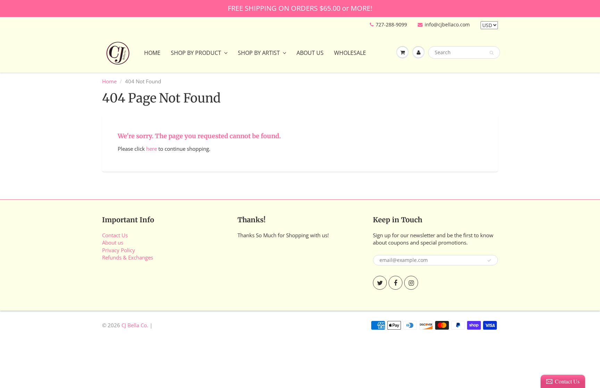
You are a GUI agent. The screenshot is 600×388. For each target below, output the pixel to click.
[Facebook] (395, 283)
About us (112, 242)
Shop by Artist (259, 53)
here (151, 148)
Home (152, 53)
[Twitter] (380, 283)
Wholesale (350, 53)
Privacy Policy (118, 250)
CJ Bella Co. (135, 325)
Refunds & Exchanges (127, 257)
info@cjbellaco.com (447, 24)
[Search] (491, 52)
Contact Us (115, 235)
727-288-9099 (391, 24)
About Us (310, 53)
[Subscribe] (489, 260)
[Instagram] (411, 283)
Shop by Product (196, 53)
